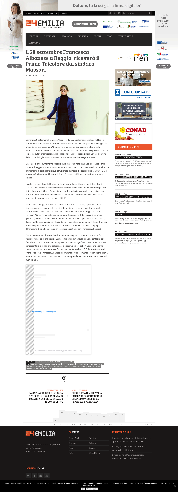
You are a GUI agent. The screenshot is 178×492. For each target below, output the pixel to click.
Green (97, 36)
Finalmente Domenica (52, 364)
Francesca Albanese (34, 366)
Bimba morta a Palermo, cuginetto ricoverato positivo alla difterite (128, 456)
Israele (46, 366)
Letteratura (48, 362)
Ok (83, 489)
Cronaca (67, 36)
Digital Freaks (36, 364)
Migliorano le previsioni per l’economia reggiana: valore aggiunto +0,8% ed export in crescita (134, 177)
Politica (33, 36)
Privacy (64, 13)
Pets (71, 453)
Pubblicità (51, 13)
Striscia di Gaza (32, 369)
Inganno (119, 214)
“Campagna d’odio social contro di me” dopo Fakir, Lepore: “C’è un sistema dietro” (134, 197)
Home (28, 13)
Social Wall (74, 438)
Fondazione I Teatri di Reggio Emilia (90, 364)
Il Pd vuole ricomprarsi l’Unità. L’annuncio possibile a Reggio (134, 234)
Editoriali (34, 42)
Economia (50, 36)
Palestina (81, 366)
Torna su (146, 424)
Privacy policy (92, 489)
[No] (175, 486)
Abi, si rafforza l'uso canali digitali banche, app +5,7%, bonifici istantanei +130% (131, 439)
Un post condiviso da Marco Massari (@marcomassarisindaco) (58, 351)
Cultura (83, 36)
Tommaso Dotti (45, 369)
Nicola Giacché (70, 366)
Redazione (39, 13)
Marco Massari (56, 366)
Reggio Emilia (68, 362)
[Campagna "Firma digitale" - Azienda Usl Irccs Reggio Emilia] (109, 28)
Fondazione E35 (68, 364)
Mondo (58, 362)
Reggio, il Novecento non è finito (129, 157)
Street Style (125, 36)
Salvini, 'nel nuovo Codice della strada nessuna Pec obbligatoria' (129, 448)
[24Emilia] (45, 24)
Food (109, 36)
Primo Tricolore (94, 366)
